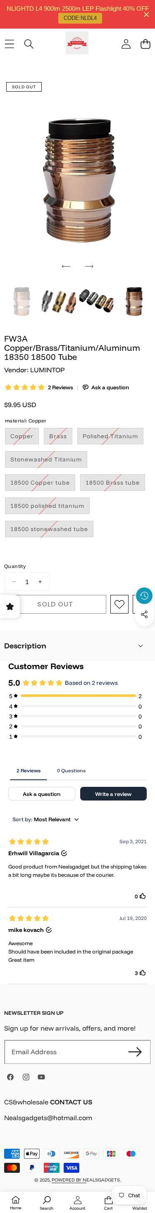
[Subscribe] (135, 1051)
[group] (21, 301)
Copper (24, 438)
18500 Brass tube (115, 484)
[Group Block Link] (77, 1115)
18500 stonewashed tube (51, 531)
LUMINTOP (47, 370)
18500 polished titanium (50, 508)
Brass (60, 438)
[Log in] (126, 44)
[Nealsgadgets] (77, 44)
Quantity (15, 566)
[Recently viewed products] (144, 595)
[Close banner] (146, 14)
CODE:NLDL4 (80, 18)
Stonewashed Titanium (48, 461)
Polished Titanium (113, 438)
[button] (145, 44)
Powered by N (69, 1180)
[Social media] (144, 614)
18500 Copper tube (42, 484)
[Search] (28, 44)
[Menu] (9, 44)
